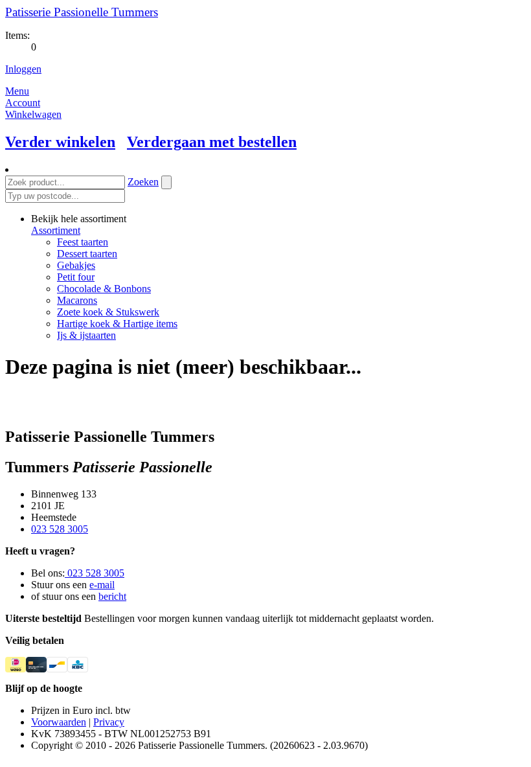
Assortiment (55, 230)
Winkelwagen (33, 114)
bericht (112, 596)
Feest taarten (82, 241)
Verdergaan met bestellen (212, 141)
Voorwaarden (58, 721)
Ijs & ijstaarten (86, 335)
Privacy (108, 721)
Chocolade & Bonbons (104, 288)
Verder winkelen (60, 141)
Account (22, 102)
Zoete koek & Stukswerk (108, 311)
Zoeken (143, 181)
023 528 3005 (59, 528)
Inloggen (23, 68)
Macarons (77, 300)
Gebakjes (76, 265)
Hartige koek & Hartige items (117, 323)
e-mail (102, 584)
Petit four (76, 276)
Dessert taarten (87, 253)
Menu (17, 91)
